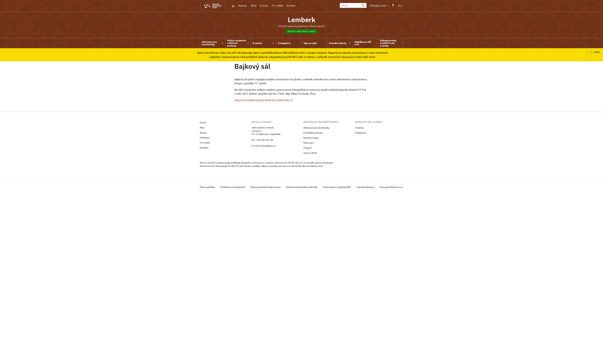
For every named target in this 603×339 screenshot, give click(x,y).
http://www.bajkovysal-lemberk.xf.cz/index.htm (262, 100)
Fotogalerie (361, 132)
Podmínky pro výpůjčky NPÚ (337, 187)
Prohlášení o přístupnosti (233, 187)
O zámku (359, 127)
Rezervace (308, 142)
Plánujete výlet (378, 5)
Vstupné (307, 147)
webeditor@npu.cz (365, 187)
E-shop (264, 5)
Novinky (242, 5)
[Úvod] (233, 5)
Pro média (277, 5)
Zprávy (203, 132)
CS (400, 5)
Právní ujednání (207, 187)
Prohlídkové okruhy (312, 132)
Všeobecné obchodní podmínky (302, 187)
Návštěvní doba (311, 137)
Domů (203, 122)
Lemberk (301, 19)
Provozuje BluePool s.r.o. (391, 187)
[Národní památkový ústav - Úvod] (212, 6)
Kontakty (204, 147)
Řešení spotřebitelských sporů (266, 187)
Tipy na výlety (310, 152)
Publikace (204, 137)
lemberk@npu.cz (267, 145)
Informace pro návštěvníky (316, 127)
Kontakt (291, 5)
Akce (253, 5)
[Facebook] (393, 6)
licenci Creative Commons (271, 162)
